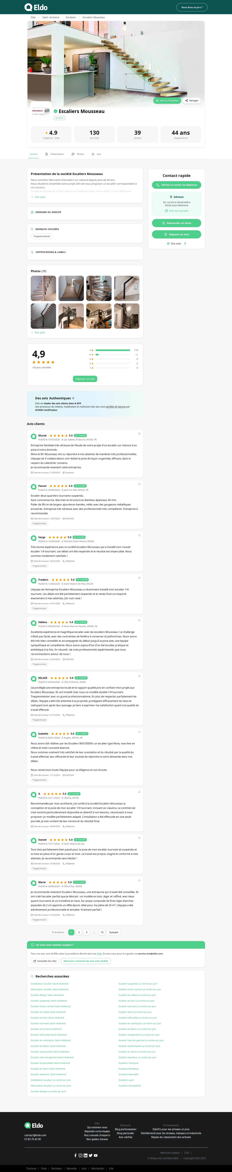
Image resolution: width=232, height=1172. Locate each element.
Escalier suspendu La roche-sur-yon (138, 983)
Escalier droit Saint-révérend (46, 1028)
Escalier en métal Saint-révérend (48, 1011)
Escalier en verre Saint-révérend (48, 1068)
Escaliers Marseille (128, 1074)
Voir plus (40, 197)
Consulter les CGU (46, 961)
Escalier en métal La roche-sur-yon (137, 994)
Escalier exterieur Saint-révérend (48, 1074)
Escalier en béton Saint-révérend (48, 1045)
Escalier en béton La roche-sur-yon (137, 1028)
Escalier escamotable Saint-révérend (50, 1062)
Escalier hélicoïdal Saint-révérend (49, 1034)
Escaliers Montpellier (130, 1085)
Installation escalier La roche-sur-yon (51, 1079)
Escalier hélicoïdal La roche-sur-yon (138, 1017)
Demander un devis (179, 223)
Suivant (113, 932)
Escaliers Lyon (126, 1079)
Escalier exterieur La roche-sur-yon (137, 1057)
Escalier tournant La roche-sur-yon (137, 1006)
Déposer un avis (179, 234)
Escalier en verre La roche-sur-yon (137, 1051)
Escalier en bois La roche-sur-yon (136, 1000)
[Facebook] (185, 243)
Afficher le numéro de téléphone (179, 184)
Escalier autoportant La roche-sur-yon (139, 1034)
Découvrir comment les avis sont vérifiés (86, 961)
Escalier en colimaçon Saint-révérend (51, 1040)
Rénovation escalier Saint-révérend (49, 989)
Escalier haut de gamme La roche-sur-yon (141, 1040)
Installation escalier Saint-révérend (49, 983)
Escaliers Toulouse (128, 1062)
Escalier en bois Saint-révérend (47, 1017)
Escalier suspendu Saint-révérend (49, 1000)
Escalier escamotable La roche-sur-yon (139, 1045)
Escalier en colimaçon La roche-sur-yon (140, 1023)
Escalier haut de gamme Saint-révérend (52, 1057)
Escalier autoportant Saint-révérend (50, 1051)
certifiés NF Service (116, 406)
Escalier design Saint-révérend (47, 994)
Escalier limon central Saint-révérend (51, 1006)
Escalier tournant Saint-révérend (48, 1023)
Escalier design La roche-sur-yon (48, 1091)
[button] (139, 433)
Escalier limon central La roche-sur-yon (140, 989)
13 (102, 932)
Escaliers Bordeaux (129, 1068)
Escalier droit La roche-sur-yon (135, 1011)
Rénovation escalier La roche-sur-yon (51, 1085)
